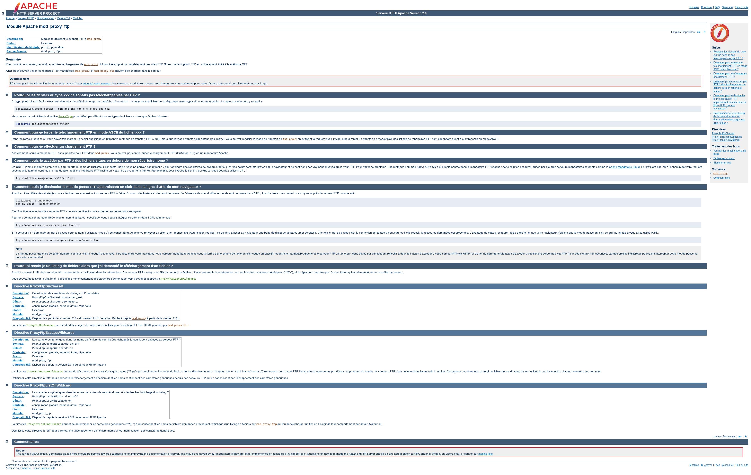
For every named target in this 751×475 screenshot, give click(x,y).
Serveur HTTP (26, 18)
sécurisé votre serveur (96, 83)
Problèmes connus (724, 158)
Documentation (45, 18)
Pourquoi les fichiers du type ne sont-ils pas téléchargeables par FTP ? (729, 55)
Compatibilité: (22, 318)
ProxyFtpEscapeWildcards (727, 136)
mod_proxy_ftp (104, 70)
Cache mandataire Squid (624, 166)
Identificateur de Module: (23, 47)
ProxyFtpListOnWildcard (725, 139)
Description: (15, 38)
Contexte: (19, 305)
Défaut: (17, 301)
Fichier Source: (17, 51)
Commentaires (721, 177)
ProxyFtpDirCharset (723, 133)
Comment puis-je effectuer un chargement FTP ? (730, 75)
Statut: (11, 43)
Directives (706, 7)
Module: (18, 314)
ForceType (65, 116)
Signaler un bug (722, 162)
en (698, 32)
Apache (10, 18)
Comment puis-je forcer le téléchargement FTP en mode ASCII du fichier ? (730, 66)
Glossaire (727, 7)
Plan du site (741, 7)
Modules (694, 7)
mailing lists (485, 453)
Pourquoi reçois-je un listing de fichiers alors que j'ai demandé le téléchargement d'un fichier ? (729, 118)
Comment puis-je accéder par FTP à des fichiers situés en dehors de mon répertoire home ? (730, 86)
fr (704, 32)
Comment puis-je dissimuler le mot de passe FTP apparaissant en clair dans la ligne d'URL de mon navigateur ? (729, 102)
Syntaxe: (18, 297)
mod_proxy (94, 39)
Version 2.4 (63, 18)
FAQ (717, 7)
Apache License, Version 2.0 (38, 468)
